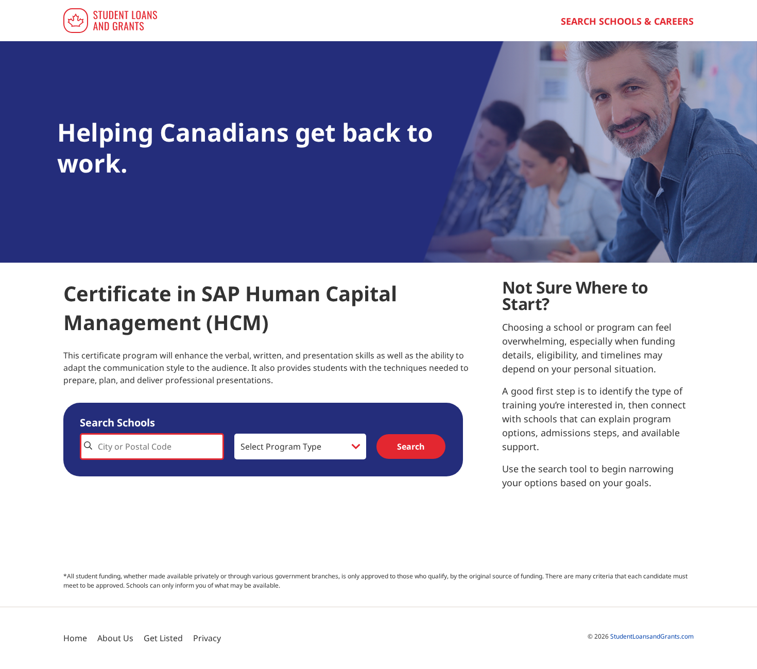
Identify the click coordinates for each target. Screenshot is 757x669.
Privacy (207, 638)
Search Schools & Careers (627, 21)
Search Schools (117, 423)
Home (75, 638)
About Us (115, 638)
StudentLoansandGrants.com (652, 636)
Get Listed (163, 638)
